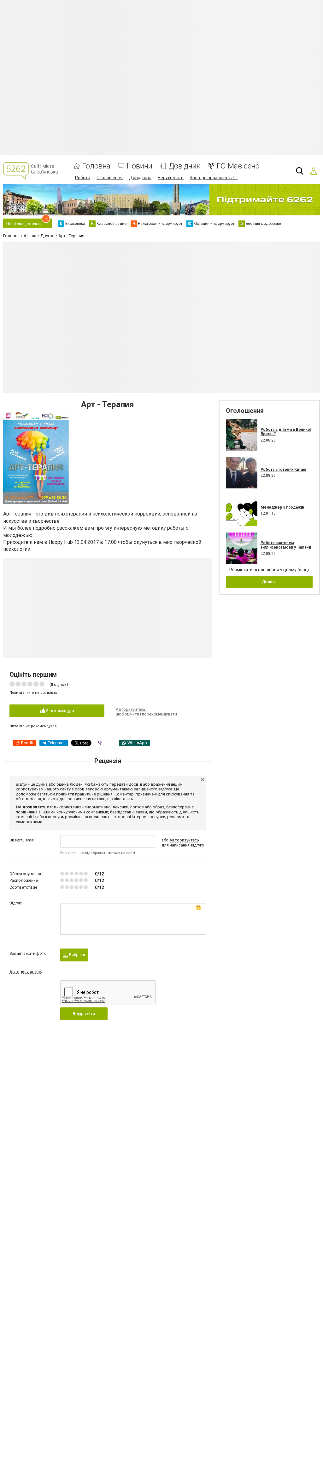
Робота (82, 177)
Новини (139, 166)
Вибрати (76, 954)
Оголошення (110, 177)
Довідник (184, 166)
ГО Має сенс (238, 166)
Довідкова (140, 177)
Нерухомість (171, 177)
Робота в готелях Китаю (283, 469)
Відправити (84, 1013)
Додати (269, 581)
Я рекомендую (59, 710)
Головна (96, 166)
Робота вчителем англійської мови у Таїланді (286, 545)
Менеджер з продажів (282, 507)
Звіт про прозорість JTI (214, 177)
